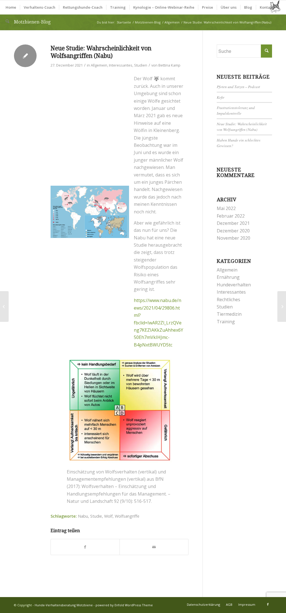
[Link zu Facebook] (268, 604)
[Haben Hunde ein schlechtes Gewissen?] (4, 306)
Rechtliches (228, 299)
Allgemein (99, 65)
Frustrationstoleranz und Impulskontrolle (236, 110)
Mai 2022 (226, 208)
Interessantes (120, 65)
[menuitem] (11, 7)
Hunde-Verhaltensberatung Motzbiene (64, 605)
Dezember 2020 (233, 231)
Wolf (108, 516)
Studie (96, 516)
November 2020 (233, 238)
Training (226, 322)
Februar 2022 (231, 216)
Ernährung (228, 277)
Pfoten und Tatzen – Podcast (238, 86)
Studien (140, 65)
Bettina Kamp (169, 65)
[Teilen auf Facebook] (85, 547)
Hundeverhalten (234, 285)
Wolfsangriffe (127, 516)
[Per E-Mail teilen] (154, 547)
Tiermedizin (229, 314)
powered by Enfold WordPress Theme (124, 605)
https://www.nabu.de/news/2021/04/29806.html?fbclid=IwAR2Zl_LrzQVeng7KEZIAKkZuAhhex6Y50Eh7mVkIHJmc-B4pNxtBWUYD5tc (158, 322)
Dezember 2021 (233, 223)
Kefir (220, 97)
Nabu (83, 516)
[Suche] (7, 21)
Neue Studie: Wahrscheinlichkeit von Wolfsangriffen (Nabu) (242, 126)
